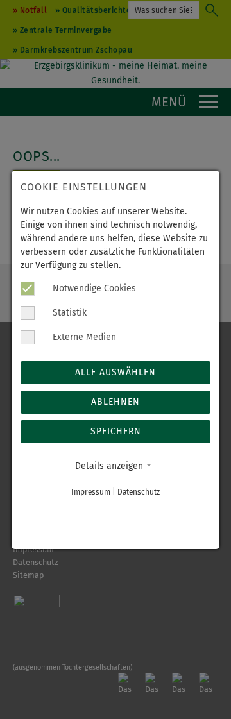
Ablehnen (115, 401)
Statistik (68, 312)
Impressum (90, 491)
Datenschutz (138, 491)
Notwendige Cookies (93, 288)
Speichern (115, 431)
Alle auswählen (115, 372)
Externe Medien (83, 337)
